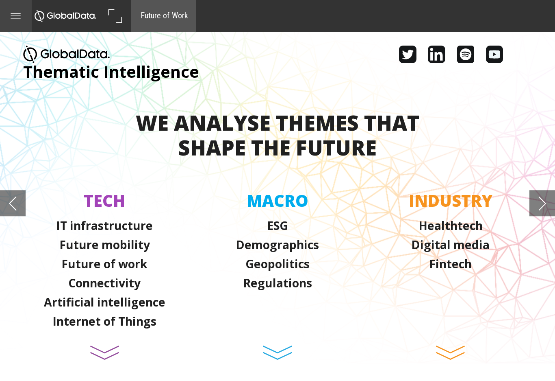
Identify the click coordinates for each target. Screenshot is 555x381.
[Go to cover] (65, 16)
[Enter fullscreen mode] (115, 16)
